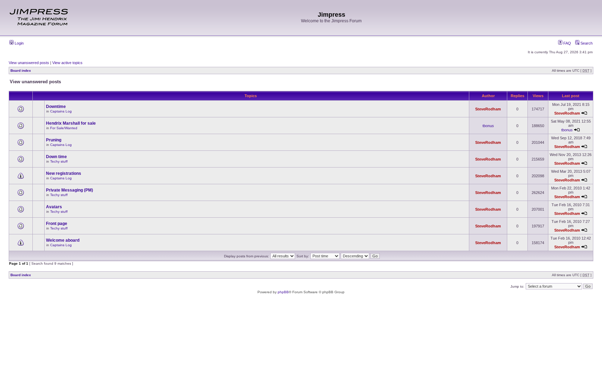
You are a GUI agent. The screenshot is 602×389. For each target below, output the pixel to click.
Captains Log (61, 111)
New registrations (63, 173)
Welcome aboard (62, 240)
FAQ (566, 43)
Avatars (54, 206)
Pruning (53, 140)
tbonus (488, 126)
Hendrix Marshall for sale (71, 123)
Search (586, 43)
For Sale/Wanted (63, 128)
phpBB (283, 292)
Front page (56, 223)
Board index (20, 70)
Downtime (56, 106)
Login (19, 43)
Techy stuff (59, 161)
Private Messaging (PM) (69, 190)
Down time (56, 156)
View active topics (67, 63)
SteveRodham (488, 109)
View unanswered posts (29, 63)
